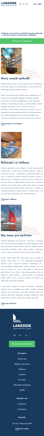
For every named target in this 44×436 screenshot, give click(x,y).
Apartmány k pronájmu (11, 124)
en (24, 4)
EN (20, 335)
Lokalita (22, 375)
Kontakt (22, 380)
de (27, 4)
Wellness (22, 369)
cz (20, 4)
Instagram (22, 409)
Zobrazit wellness (9, 199)
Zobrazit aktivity (8, 303)
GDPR (22, 390)
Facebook (22, 404)
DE (26, 335)
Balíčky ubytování (22, 364)
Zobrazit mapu (22, 429)
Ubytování (22, 359)
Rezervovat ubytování (22, 344)
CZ (14, 335)
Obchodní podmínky (22, 385)
